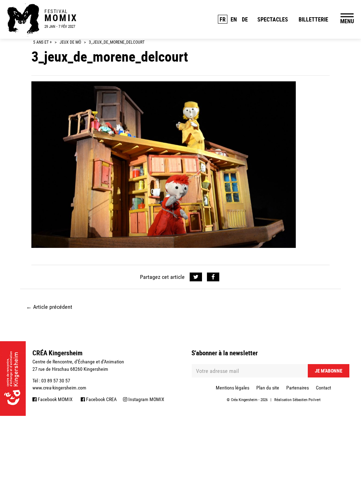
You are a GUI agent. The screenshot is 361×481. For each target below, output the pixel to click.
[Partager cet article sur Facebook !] (213, 277)
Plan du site (267, 388)
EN (234, 19)
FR (223, 19)
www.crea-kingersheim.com (59, 388)
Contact (323, 388)
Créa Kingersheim (244, 400)
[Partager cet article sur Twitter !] (196, 277)
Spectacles (272, 19)
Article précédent (49, 307)
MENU (347, 21)
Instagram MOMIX (145, 399)
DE (245, 19)
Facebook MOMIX (55, 399)
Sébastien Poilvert (306, 400)
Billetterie (313, 19)
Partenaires (297, 388)
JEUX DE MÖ (70, 42)
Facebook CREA (101, 399)
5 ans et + (42, 42)
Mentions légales (232, 388)
